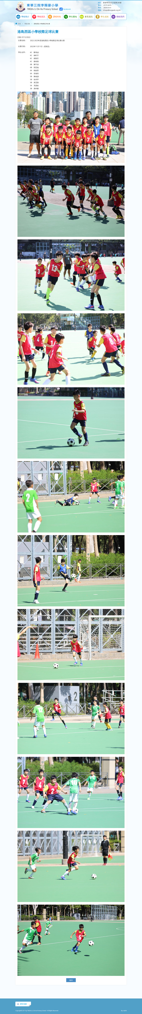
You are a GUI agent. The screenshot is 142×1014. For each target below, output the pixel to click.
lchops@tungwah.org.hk (111, 10)
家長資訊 (89, 16)
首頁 (19, 24)
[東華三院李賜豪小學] (36, 11)
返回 (71, 980)
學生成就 (105, 16)
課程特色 (57, 16)
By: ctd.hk (124, 1011)
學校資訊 (41, 16)
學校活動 (27, 24)
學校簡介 (25, 16)
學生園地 (73, 16)
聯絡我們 (120, 16)
